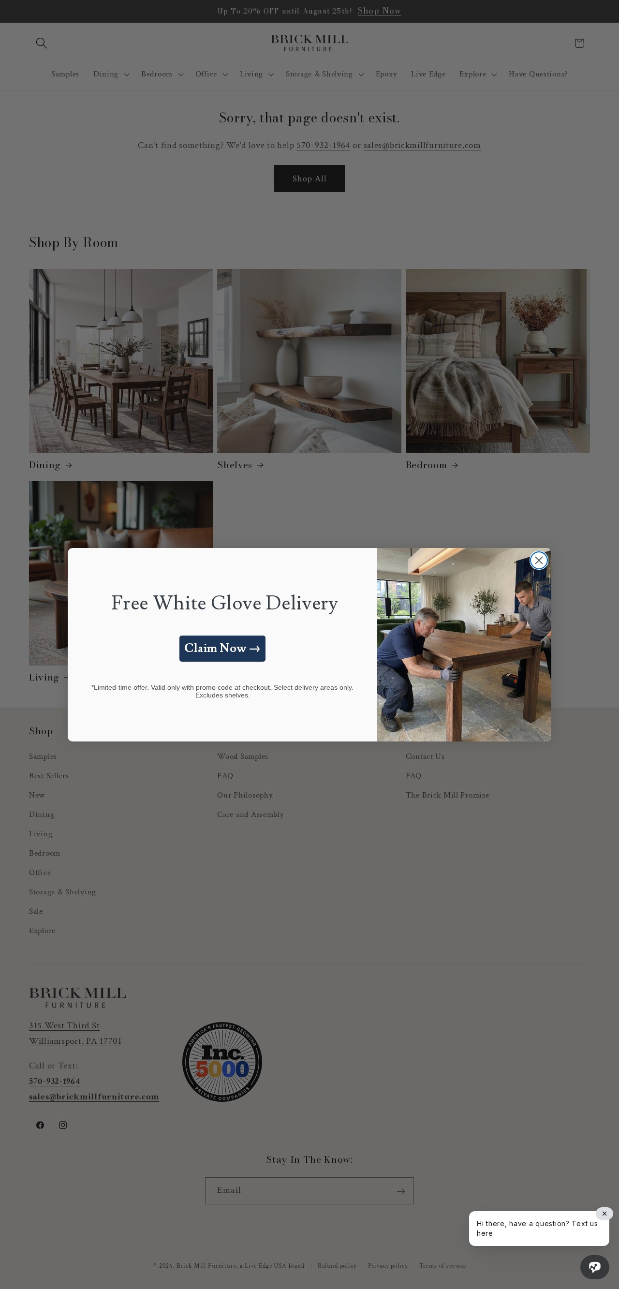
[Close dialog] (539, 560)
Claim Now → (222, 648)
